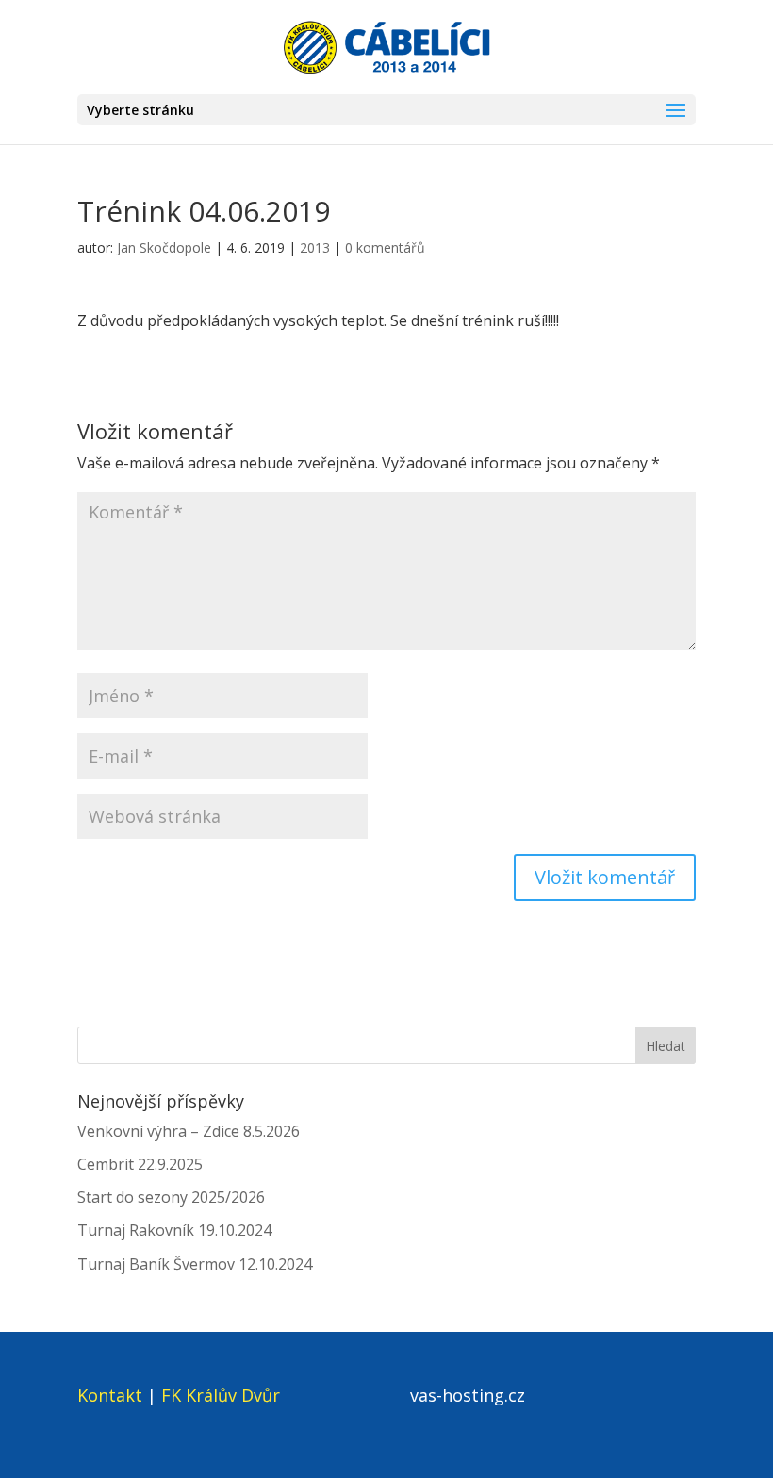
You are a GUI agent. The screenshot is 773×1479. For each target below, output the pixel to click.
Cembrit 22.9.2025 (140, 1164)
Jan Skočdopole (164, 247)
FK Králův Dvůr (220, 1395)
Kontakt (109, 1395)
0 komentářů (385, 247)
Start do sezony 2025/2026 (171, 1197)
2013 (315, 247)
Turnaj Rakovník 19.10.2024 (174, 1230)
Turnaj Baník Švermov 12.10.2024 (194, 1264)
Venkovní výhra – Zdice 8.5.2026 (188, 1131)
